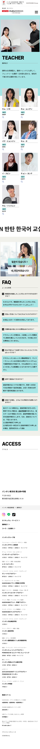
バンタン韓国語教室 (8, 508)
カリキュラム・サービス (10, 520)
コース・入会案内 (7, 528)
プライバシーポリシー (8, 732)
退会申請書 (22, 411)
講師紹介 (5, 524)
